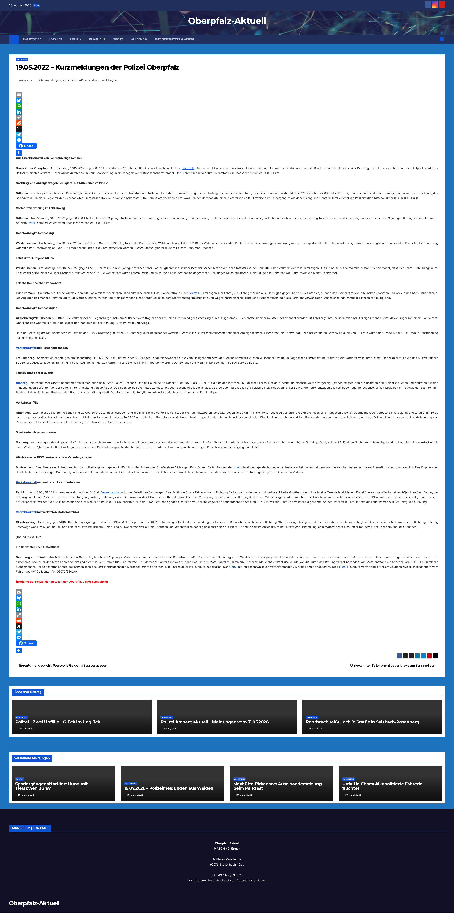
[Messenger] (227, 140)
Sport (118, 39)
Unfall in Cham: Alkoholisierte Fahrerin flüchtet (382, 786)
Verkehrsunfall (26, 348)
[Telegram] (227, 134)
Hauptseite (32, 39)
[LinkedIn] (227, 112)
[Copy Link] (227, 117)
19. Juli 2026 (26, 794)
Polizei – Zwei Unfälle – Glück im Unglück (57, 722)
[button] (436, 39)
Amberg (21, 383)
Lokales (55, 39)
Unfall (31, 223)
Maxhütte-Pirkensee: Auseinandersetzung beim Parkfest (277, 786)
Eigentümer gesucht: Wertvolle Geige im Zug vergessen (63, 665)
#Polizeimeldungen (104, 80)
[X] (227, 129)
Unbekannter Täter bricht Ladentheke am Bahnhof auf (392, 665)
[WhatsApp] (227, 106)
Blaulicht (97, 39)
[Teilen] (227, 153)
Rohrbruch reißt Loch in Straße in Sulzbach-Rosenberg (362, 722)
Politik (75, 39)
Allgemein (139, 39)
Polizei (341, 566)
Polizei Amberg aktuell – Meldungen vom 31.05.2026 (214, 722)
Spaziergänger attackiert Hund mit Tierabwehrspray (51, 786)
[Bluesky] (227, 100)
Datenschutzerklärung (174, 39)
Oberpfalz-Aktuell (227, 20)
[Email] (227, 95)
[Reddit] (227, 123)
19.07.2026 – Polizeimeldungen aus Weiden (168, 788)
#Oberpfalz (70, 80)
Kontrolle (188, 168)
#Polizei (84, 80)
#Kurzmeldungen (50, 80)
